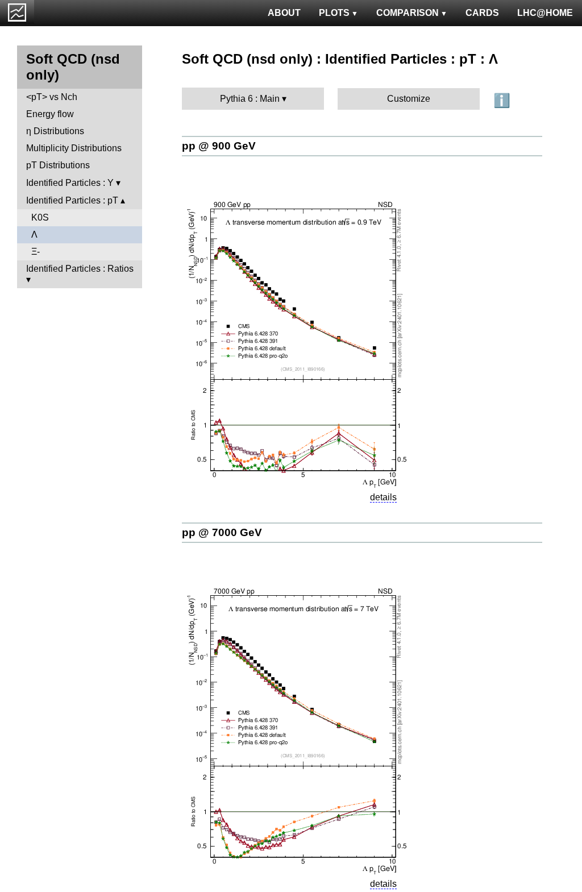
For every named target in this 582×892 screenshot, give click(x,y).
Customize (408, 98)
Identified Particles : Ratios (80, 268)
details (383, 497)
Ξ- (35, 251)
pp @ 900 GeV (219, 146)
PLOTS (334, 13)
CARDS (482, 13)
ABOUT (284, 13)
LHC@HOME (545, 13)
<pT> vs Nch (51, 97)
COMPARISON (407, 13)
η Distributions (55, 131)
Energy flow (50, 114)
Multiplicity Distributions (74, 148)
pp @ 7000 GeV (222, 532)
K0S (40, 217)
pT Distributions (58, 165)
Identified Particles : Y (70, 183)
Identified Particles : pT (72, 200)
